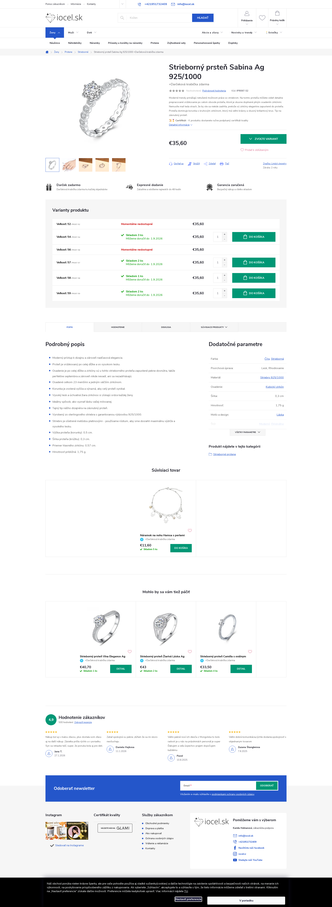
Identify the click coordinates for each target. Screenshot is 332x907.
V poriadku (246, 901)
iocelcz (242, 854)
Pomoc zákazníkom (55, 4)
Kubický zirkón (275, 387)
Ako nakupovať (153, 833)
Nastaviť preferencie (188, 899)
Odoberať (267, 785)
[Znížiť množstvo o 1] (224, 239)
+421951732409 (247, 841)
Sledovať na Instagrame (69, 845)
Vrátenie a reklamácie (156, 843)
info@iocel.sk (245, 835)
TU (186, 891)
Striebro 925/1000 (272, 377)
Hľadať (203, 18)
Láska (280, 415)
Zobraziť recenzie (83, 722)
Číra (267, 359)
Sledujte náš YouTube (250, 860)
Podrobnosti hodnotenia (214, 90)
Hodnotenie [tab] (117, 327)
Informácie (76, 4)
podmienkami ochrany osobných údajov (233, 794)
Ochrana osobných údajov (159, 838)
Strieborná (277, 359)
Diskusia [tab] (166, 327)
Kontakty (91, 4)
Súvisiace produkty (212, 327)
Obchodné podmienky (157, 823)
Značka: (275, 163)
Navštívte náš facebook (251, 848)
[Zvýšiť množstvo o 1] (224, 234)
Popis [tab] (70, 327)
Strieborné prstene (224, 454)
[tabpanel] (166, 518)
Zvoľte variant (266, 139)
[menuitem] (54, 32)
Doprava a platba (154, 828)
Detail (121, 668)
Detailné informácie (179, 124)
